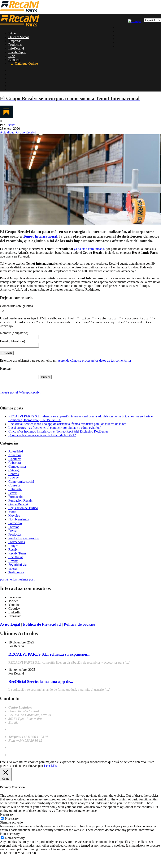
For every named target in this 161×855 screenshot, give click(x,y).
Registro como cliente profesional (30, 755)
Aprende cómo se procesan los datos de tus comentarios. (95, 360)
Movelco (14, 515)
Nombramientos (19, 519)
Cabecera (14, 462)
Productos (15, 44)
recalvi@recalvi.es (20, 729)
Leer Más (50, 765)
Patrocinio (15, 523)
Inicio (12, 33)
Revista (13, 561)
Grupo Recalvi (26, 132)
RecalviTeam (17, 553)
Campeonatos (17, 466)
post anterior (8, 579)
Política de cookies (79, 624)
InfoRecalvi (16, 48)
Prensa (12, 530)
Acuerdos (14, 455)
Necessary (12, 818)
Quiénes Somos (18, 37)
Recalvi (10, 125)
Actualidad (7, 132)
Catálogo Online (26, 63)
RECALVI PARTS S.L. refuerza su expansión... (49, 654)
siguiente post (25, 579)
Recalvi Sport (17, 52)
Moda (12, 512)
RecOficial (15, 557)
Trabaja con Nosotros (22, 747)
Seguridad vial (17, 564)
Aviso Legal (10, 624)
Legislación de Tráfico (23, 508)
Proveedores (16, 542)
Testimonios (16, 572)
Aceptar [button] (38, 765)
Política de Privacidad (42, 624)
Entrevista (15, 489)
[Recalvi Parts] (19, 12)
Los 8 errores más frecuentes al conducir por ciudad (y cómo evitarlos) (54, 427)
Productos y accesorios (23, 538)
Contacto (14, 59)
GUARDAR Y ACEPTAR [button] (18, 853)
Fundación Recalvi (20, 500)
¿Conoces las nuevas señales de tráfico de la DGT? (42, 435)
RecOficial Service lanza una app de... (40, 681)
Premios (13, 527)
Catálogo (14, 470)
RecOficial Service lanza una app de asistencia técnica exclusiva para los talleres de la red (67, 424)
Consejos (14, 485)
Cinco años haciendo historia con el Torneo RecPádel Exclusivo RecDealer (58, 431)
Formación (15, 496)
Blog (11, 56)
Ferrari (12, 493)
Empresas (14, 41)
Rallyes (13, 546)
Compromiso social (21, 481)
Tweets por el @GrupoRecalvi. (20, 392)
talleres (13, 568)
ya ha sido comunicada (89, 249)
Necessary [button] (7, 814)
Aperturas (14, 459)
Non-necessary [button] (10, 833)
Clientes (13, 478)
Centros (13, 474)
